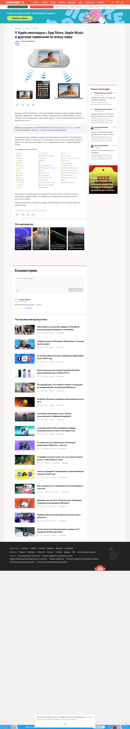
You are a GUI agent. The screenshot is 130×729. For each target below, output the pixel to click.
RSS (73, 552)
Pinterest (50, 552)
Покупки (52, 391)
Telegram (22, 552)
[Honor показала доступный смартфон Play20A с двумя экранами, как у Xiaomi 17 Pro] (50, 373)
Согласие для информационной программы (52, 562)
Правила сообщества (56, 559)
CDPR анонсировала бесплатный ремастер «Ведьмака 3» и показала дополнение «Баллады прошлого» (102, 120)
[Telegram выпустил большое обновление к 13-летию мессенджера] (50, 344)
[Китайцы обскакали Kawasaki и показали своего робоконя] (50, 517)
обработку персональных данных (64, 719)
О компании (69, 548)
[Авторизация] (122, 2)
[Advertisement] (49, 259)
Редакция (50, 548)
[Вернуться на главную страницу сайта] (13, 2)
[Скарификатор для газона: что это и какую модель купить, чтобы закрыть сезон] (50, 460)
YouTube (59, 552)
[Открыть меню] (83, 299)
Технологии (60, 347)
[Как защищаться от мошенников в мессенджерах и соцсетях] (50, 489)
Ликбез (51, 362)
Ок (65, 724)
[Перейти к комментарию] (103, 99)
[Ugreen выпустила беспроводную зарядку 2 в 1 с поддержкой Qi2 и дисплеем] (50, 532)
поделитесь (69, 128)
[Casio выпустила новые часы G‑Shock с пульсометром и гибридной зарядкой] (50, 416)
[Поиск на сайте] (113, 2)
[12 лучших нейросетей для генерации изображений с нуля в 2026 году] (50, 358)
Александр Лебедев (28, 41)
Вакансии (59, 548)
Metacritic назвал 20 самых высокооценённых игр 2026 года (101, 103)
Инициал (67, 552)
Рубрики (33, 548)
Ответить (29, 308)
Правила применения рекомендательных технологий (28, 559)
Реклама (42, 548)
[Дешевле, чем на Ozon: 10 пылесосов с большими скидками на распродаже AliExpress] (50, 503)
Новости (51, 333)
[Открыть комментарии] (41, 333)
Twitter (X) (41, 552)
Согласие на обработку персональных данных (82, 559)
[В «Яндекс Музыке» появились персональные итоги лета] (50, 402)
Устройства (60, 333)
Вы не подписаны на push (86, 552)
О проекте (24, 548)
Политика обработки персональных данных (57, 556)
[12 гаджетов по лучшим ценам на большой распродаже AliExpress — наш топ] (50, 445)
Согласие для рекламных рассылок (22, 562)
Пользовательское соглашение (29, 556)
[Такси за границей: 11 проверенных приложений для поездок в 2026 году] (50, 474)
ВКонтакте (31, 552)
